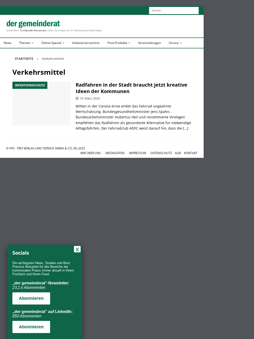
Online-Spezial (51, 43)
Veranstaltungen (149, 43)
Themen (25, 43)
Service (174, 43)
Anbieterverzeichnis (86, 43)
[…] (185, 128)
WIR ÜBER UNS (90, 153)
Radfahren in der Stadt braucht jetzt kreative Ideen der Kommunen (131, 88)
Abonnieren (31, 298)
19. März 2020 (90, 98)
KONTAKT (190, 153)
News (7, 43)
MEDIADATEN (115, 153)
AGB (178, 153)
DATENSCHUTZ (161, 153)
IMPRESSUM (137, 153)
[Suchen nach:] (174, 10)
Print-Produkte (117, 43)
